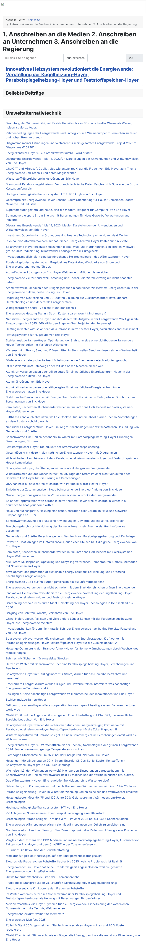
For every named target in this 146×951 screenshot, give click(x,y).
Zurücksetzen (75, 58)
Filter (57, 58)
